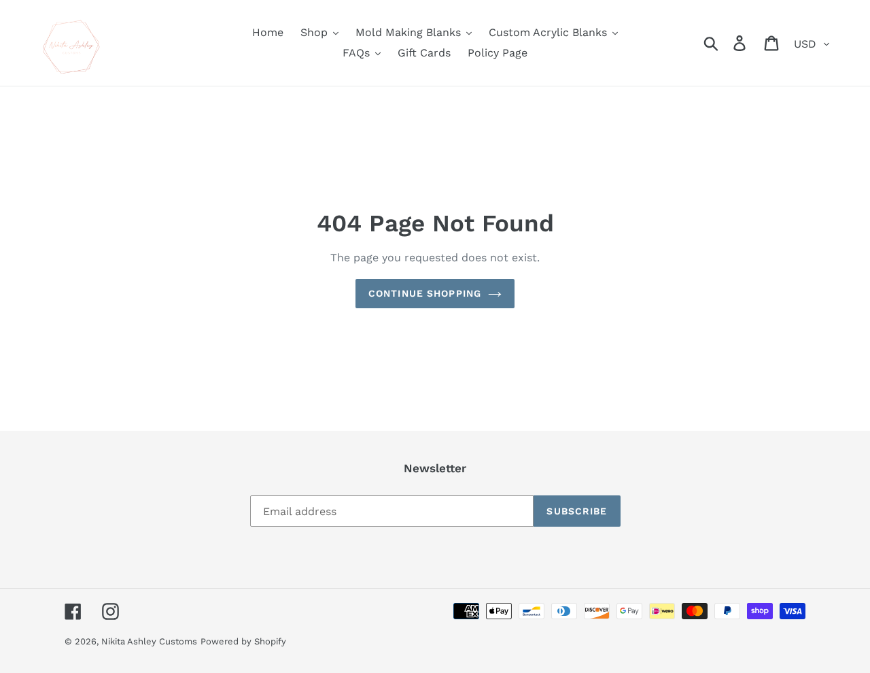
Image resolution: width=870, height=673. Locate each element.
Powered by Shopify (243, 641)
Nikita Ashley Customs (149, 641)
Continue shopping (424, 293)
